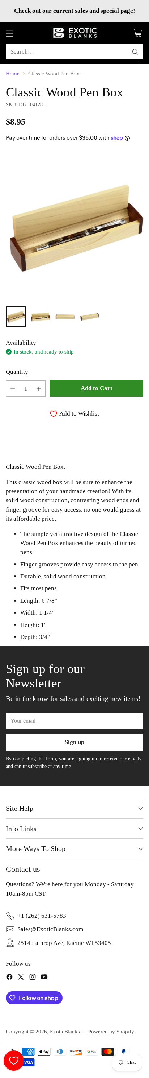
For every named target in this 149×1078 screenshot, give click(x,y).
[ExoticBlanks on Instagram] (32, 978)
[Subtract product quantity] (12, 388)
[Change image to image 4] (90, 316)
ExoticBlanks (65, 1031)
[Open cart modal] (137, 33)
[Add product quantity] (38, 388)
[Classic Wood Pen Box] (74, 226)
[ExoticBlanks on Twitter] (21, 978)
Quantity (17, 371)
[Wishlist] (14, 1060)
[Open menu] (9, 33)
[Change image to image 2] (40, 316)
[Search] (135, 51)
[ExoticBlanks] (74, 33)
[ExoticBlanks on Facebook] (9, 978)
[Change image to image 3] (65, 316)
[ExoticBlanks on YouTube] (44, 978)
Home (13, 74)
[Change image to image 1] (16, 316)
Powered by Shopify (111, 1031)
